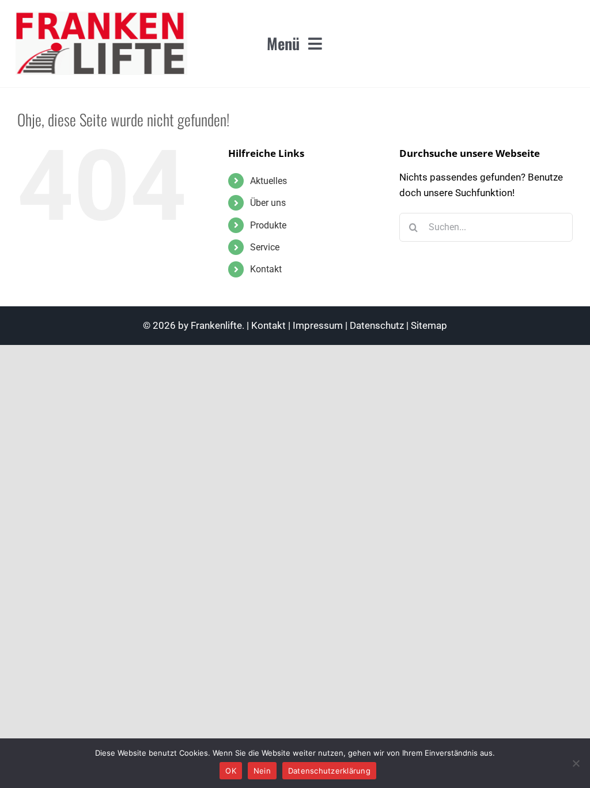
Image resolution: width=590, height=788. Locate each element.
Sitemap (429, 325)
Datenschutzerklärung (329, 770)
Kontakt (266, 269)
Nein (262, 770)
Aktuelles (268, 180)
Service (264, 247)
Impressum (318, 325)
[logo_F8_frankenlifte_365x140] (101, 16)
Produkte (268, 225)
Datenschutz (377, 325)
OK (230, 770)
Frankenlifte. (217, 325)
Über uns (268, 202)
